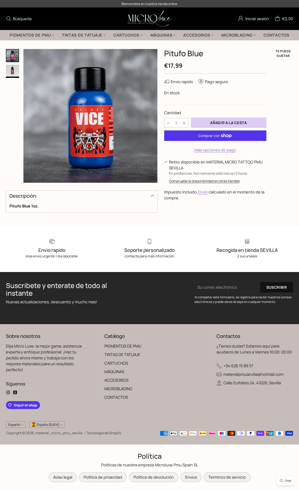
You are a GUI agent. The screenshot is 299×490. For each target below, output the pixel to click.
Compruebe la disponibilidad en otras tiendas (204, 181)
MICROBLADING (118, 388)
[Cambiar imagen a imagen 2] (12, 71)
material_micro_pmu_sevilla (58, 432)
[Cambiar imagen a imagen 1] (12, 55)
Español (14, 424)
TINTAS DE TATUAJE (122, 354)
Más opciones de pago (215, 150)
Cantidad (172, 112)
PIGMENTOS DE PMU (122, 346)
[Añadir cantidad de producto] (184, 123)
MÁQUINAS (114, 371)
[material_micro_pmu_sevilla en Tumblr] (15, 393)
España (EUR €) (48, 424)
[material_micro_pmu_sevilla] (149, 18)
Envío (203, 192)
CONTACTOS (116, 397)
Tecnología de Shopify (103, 432)
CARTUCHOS (116, 363)
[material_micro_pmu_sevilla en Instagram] (8, 393)
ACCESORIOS (116, 380)
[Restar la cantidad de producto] (168, 123)
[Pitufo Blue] (90, 116)
